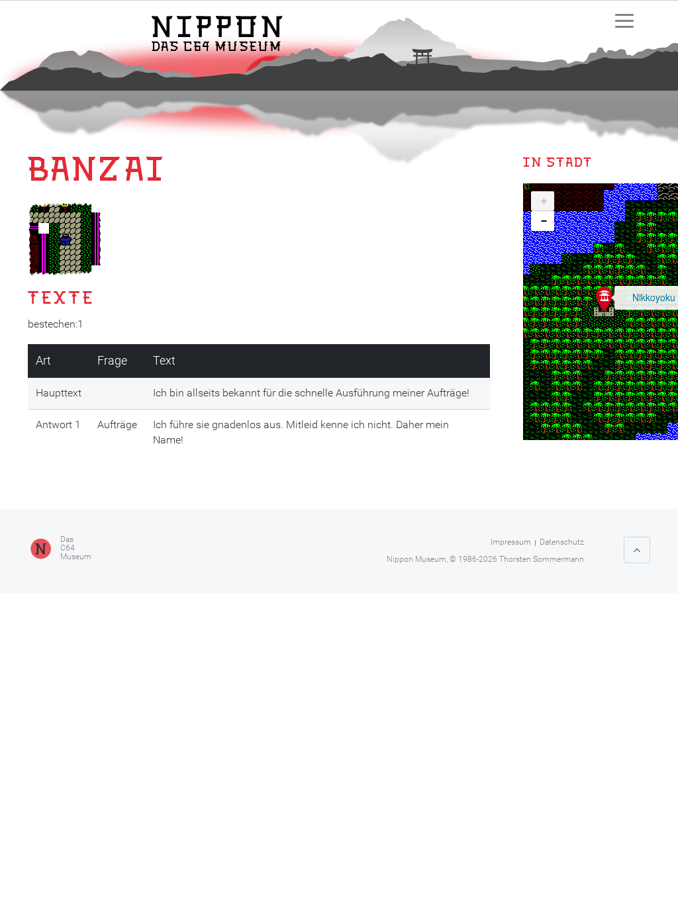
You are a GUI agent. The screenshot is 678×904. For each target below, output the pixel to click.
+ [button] (544, 201)
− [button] (544, 221)
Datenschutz (562, 542)
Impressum (511, 542)
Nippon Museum (416, 559)
